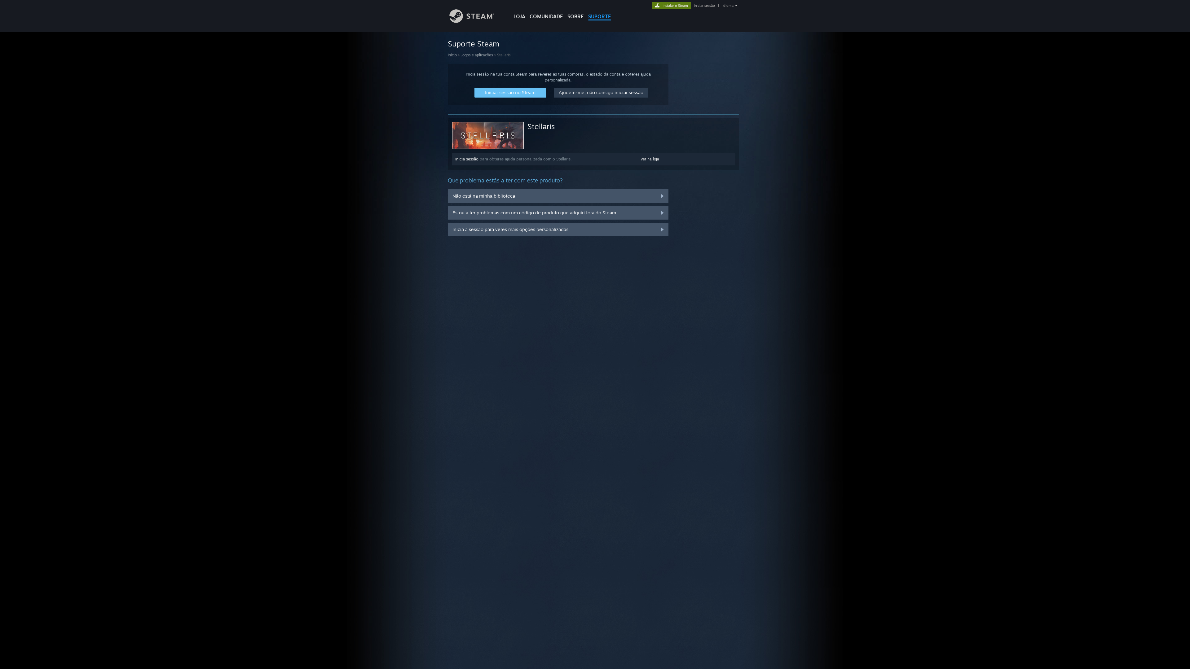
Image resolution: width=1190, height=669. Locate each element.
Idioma (728, 5)
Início (452, 55)
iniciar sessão (704, 5)
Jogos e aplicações (477, 55)
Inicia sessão (466, 158)
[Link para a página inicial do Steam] (471, 21)
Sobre (575, 16)
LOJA (519, 16)
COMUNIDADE (546, 16)
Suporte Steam (473, 43)
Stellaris (541, 126)
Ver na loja (650, 159)
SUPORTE (599, 16)
